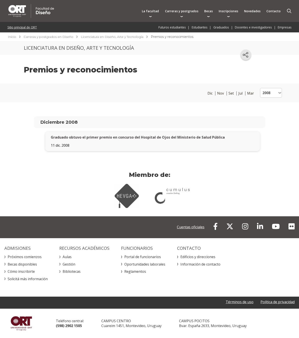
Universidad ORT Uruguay (21, 323)
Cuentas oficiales (190, 227)
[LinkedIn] (260, 226)
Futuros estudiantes (172, 27)
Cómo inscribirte (21, 271)
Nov (220, 93)
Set (231, 93)
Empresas (285, 27)
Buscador (289, 10)
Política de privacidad (277, 301)
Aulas (67, 256)
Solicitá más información (28, 278)
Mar (250, 93)
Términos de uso (239, 301)
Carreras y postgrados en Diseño (48, 37)
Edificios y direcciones (197, 256)
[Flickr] (291, 226)
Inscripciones (228, 11)
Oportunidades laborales (144, 264)
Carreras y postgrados (181, 11)
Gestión (69, 264)
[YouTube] (276, 226)
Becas (208, 11)
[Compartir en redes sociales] (246, 54)
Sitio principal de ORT (22, 27)
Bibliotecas (72, 271)
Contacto (273, 11)
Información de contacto (200, 264)
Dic (210, 93)
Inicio (12, 37)
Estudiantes (200, 27)
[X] (229, 226)
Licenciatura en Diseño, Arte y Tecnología (112, 37)
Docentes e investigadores (253, 27)
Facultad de (73, 11)
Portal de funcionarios (142, 256)
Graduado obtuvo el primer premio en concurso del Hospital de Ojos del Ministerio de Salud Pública (138, 137)
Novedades (252, 11)
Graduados (221, 27)
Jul (240, 93)
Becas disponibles (22, 264)
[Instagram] (245, 226)
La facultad (150, 11)
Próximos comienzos (25, 256)
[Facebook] (215, 226)
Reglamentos (135, 271)
